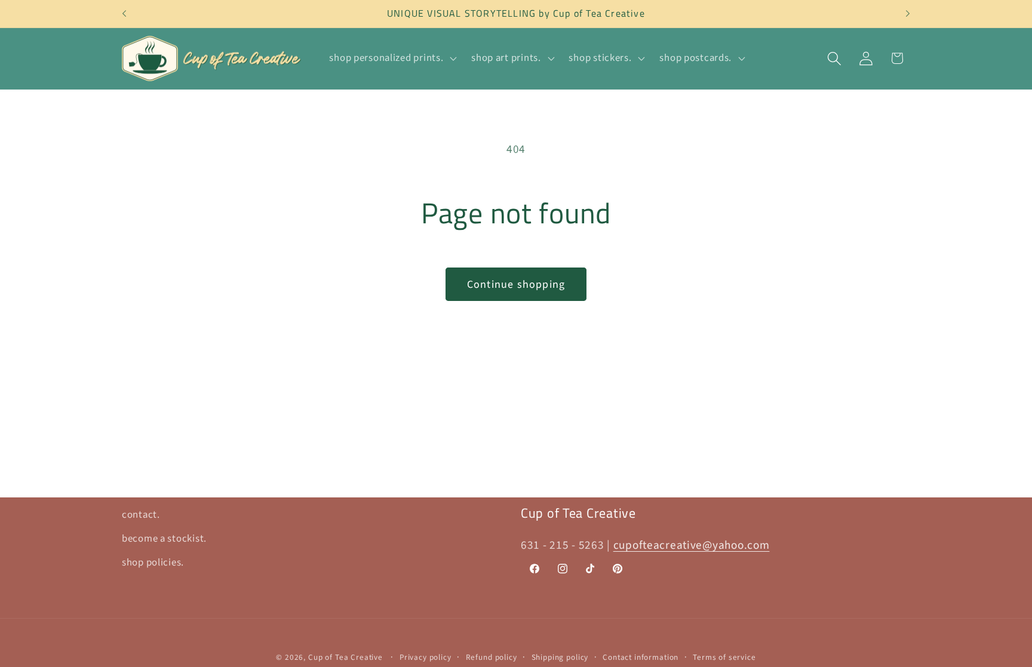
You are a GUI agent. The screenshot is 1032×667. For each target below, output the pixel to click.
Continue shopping (516, 284)
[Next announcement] (908, 13)
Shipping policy (560, 657)
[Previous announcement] (124, 13)
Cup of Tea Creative (345, 657)
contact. (141, 515)
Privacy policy (426, 657)
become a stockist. (164, 538)
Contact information (640, 657)
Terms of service (724, 657)
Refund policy (491, 657)
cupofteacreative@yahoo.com (691, 545)
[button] (392, 58)
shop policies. (153, 562)
